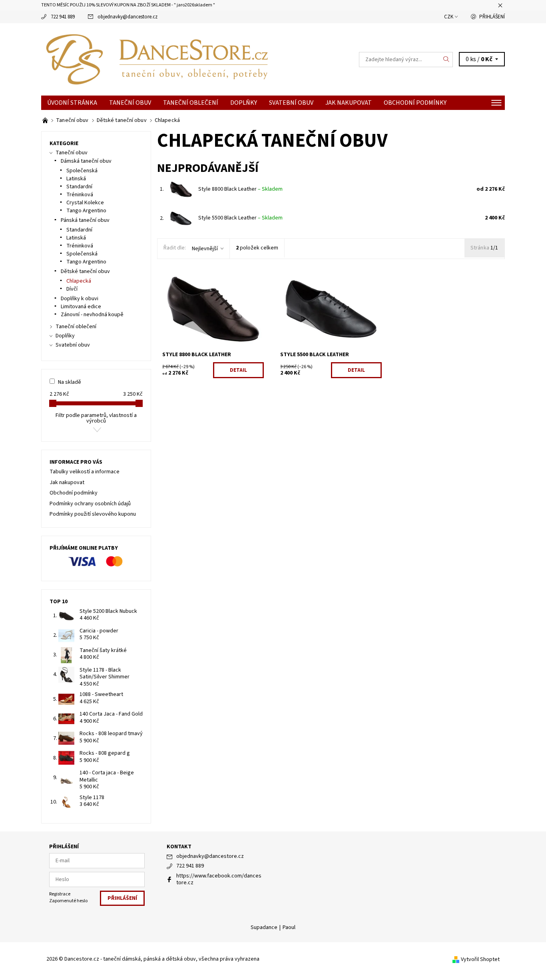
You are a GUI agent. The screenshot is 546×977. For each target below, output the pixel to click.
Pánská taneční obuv (85, 220)
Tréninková (79, 195)
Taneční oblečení (190, 102)
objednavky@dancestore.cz (127, 16)
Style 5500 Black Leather (240, 218)
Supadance (264, 927)
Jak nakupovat (348, 102)
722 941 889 (63, 16)
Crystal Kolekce (85, 203)
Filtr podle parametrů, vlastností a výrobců (96, 418)
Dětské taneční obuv (85, 271)
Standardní (79, 187)
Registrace (59, 894)
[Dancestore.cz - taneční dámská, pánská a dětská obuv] (157, 59)
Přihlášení (492, 16)
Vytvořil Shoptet (480, 959)
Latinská (76, 179)
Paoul (289, 927)
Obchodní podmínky (415, 102)
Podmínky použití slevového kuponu (93, 514)
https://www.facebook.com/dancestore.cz (218, 879)
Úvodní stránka (72, 102)
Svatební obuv (291, 102)
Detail (238, 370)
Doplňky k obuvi (79, 299)
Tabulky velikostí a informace (85, 472)
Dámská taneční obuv (86, 161)
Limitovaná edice (81, 307)
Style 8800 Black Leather (240, 189)
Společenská (82, 171)
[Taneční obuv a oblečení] (45, 120)
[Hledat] (446, 59)
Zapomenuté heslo (68, 900)
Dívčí (72, 289)
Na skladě (69, 382)
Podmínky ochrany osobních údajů (90, 504)
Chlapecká (78, 281)
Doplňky (243, 102)
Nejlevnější (205, 249)
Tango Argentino (86, 211)
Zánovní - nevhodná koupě (92, 315)
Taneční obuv (130, 102)
